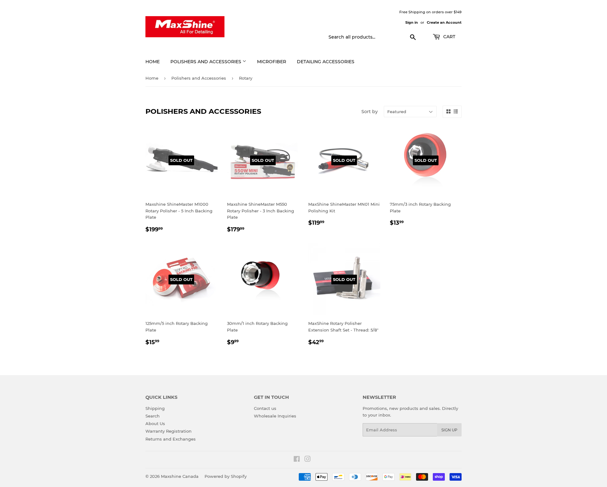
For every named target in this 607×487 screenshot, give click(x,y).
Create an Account (444, 22)
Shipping (155, 408)
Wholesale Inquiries (275, 415)
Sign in (411, 22)
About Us (155, 423)
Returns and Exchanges (170, 438)
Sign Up (449, 430)
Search (152, 415)
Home (152, 61)
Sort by (369, 111)
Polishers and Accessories (206, 61)
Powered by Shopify (226, 476)
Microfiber (271, 61)
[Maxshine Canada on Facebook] (296, 459)
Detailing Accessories (325, 61)
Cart (448, 37)
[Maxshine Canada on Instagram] (307, 459)
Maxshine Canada (180, 476)
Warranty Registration (168, 431)
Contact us (265, 408)
